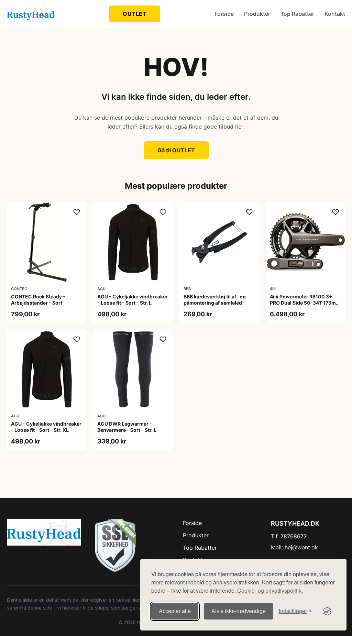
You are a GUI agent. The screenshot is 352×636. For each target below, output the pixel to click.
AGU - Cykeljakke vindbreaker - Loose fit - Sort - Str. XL (46, 427)
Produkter (257, 13)
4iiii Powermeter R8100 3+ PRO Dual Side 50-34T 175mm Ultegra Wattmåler (305, 303)
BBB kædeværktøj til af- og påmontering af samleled (215, 300)
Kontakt (334, 13)
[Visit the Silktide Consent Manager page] (327, 611)
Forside (224, 13)
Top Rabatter (297, 13)
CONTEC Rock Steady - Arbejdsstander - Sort (38, 300)
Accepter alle (175, 611)
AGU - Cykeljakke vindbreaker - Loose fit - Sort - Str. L (132, 300)
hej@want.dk (301, 547)
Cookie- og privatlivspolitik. (270, 590)
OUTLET (134, 13)
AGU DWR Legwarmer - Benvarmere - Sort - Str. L (126, 427)
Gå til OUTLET (176, 150)
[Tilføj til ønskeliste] (76, 212)
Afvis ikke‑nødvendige (238, 611)
